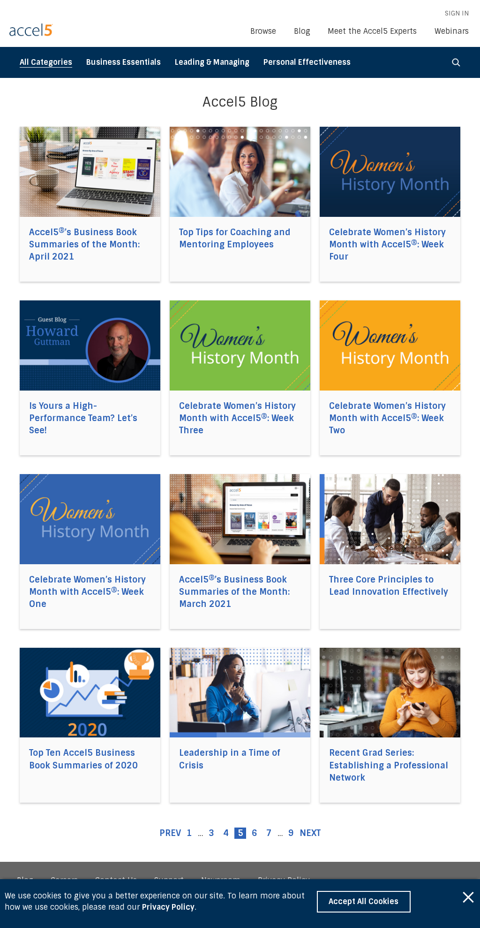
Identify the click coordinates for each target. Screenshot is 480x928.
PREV (170, 833)
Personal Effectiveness (307, 62)
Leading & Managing (212, 62)
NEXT (310, 833)
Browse (263, 31)
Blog (302, 31)
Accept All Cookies (363, 901)
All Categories (46, 62)
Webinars (452, 31)
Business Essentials (123, 62)
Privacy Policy (168, 907)
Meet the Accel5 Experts (372, 31)
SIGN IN (457, 13)
